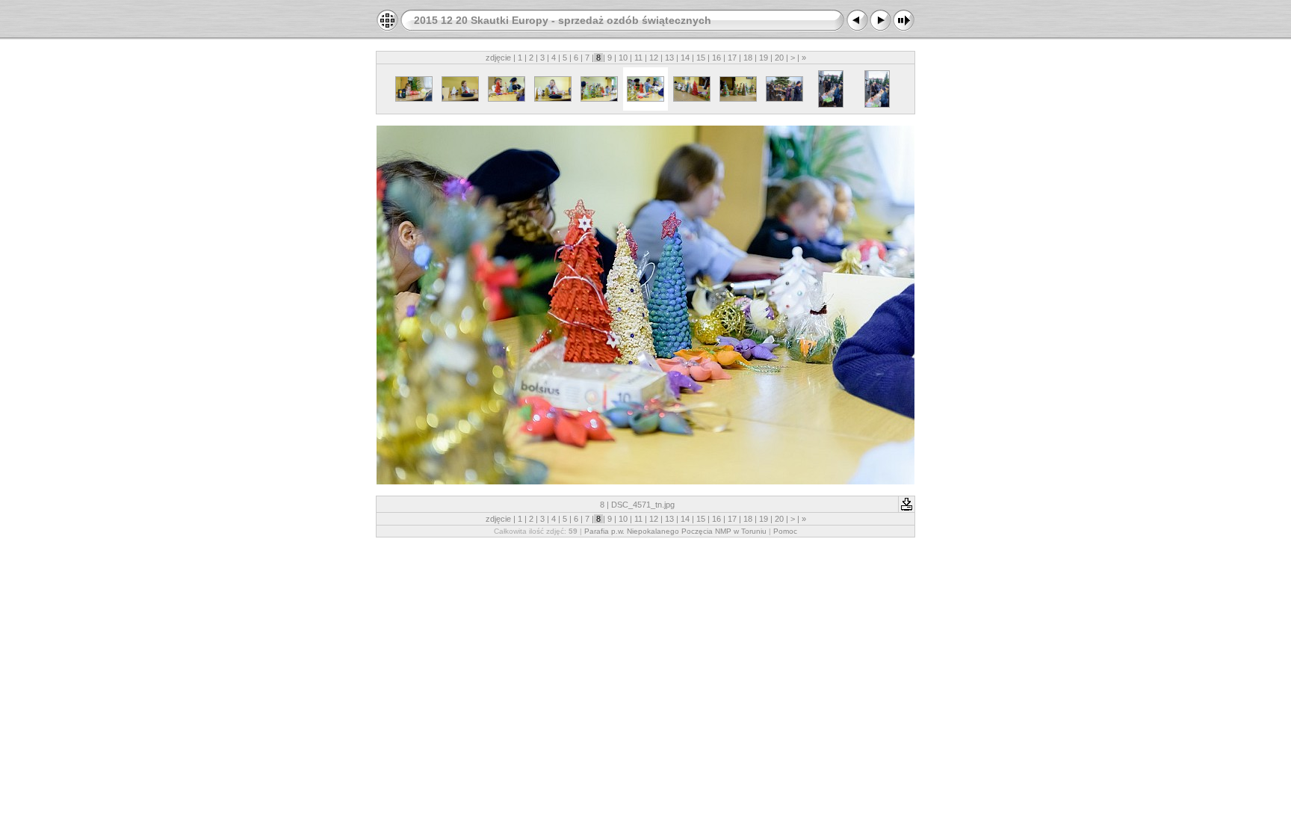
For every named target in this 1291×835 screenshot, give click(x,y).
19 (763, 57)
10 (623, 57)
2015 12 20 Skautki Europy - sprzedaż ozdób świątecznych (562, 20)
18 (748, 57)
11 (638, 57)
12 (653, 57)
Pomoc (785, 531)
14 (685, 57)
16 (716, 57)
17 (732, 57)
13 (669, 57)
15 (701, 57)
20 (779, 57)
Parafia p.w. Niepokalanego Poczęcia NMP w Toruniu (675, 531)
